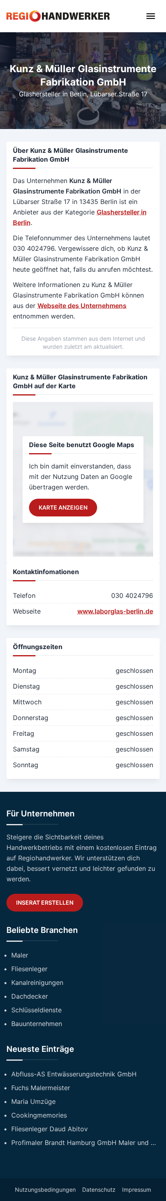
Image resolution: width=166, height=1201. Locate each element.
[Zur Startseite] (58, 16)
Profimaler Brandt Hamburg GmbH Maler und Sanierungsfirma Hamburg (85, 1143)
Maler (19, 955)
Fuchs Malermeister (40, 1088)
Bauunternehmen (36, 1024)
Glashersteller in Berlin (53, 94)
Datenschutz (99, 1189)
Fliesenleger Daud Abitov (49, 1129)
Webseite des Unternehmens (82, 306)
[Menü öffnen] (151, 16)
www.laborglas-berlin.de (115, 611)
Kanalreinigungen (37, 982)
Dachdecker (29, 996)
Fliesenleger (29, 969)
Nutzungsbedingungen (45, 1189)
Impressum (136, 1189)
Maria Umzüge (33, 1101)
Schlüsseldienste (36, 1010)
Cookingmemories (39, 1115)
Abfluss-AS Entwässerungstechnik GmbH (74, 1074)
